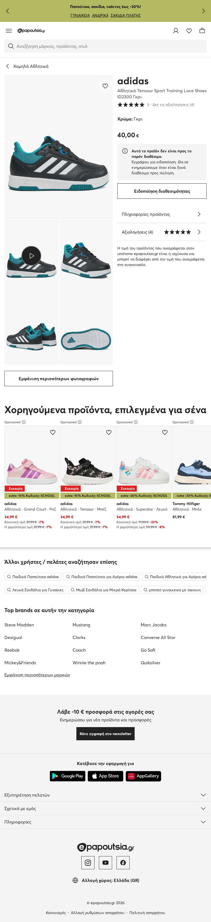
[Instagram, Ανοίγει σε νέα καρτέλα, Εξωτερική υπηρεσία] (88, 862)
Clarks (79, 637)
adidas (133, 81)
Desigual (13, 637)
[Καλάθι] (202, 30)
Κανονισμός (56, 912)
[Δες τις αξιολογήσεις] (199, 232)
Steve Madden (19, 624)
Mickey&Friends (20, 662)
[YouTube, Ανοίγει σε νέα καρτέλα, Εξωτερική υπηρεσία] (105, 862)
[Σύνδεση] (175, 30)
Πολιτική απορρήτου (147, 912)
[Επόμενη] (203, 11)
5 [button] (155, 104)
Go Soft (148, 650)
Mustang (81, 624)
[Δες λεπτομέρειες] (199, 214)
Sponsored (12, 422)
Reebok (12, 650)
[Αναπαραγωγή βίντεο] (31, 256)
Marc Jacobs (153, 624)
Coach (79, 650)
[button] (58, 147)
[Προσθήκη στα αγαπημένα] (106, 86)
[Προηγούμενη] (7, 11)
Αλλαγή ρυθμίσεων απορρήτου (97, 912)
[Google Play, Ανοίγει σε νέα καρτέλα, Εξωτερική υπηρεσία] (67, 776)
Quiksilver (150, 662)
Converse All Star (158, 637)
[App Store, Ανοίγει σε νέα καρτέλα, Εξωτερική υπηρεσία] (105, 776)
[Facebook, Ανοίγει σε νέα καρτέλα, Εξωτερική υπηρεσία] (123, 862)
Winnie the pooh (89, 662)
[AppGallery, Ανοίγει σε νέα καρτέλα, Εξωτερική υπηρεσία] (143, 776)
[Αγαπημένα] (189, 30)
